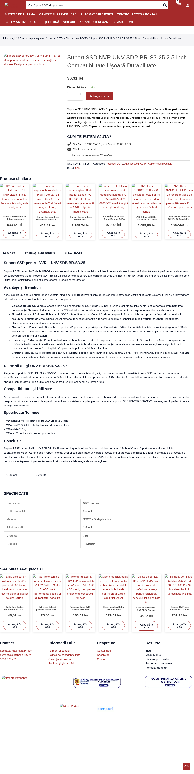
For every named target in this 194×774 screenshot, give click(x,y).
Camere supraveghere (32, 38)
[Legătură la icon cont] (187, 5)
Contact (101, 659)
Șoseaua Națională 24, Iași (16, 650)
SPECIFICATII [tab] (77, 253)
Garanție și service (59, 659)
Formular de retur (156, 667)
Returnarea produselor (159, 663)
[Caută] (165, 5)
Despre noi (103, 654)
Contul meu (104, 650)
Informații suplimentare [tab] (42, 253)
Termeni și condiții (59, 650)
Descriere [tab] (10, 253)
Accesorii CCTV (54, 38)
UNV (77, 168)
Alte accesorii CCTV (77, 38)
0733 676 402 (8, 659)
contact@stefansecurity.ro (15, 654)
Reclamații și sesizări (61, 663)
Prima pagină (10, 38)
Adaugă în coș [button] (15, 234)
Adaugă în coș (100, 96)
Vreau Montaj (153, 654)
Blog (148, 650)
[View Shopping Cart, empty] (178, 5)
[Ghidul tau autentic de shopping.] (105, 708)
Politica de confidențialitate (64, 654)
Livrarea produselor (157, 659)
